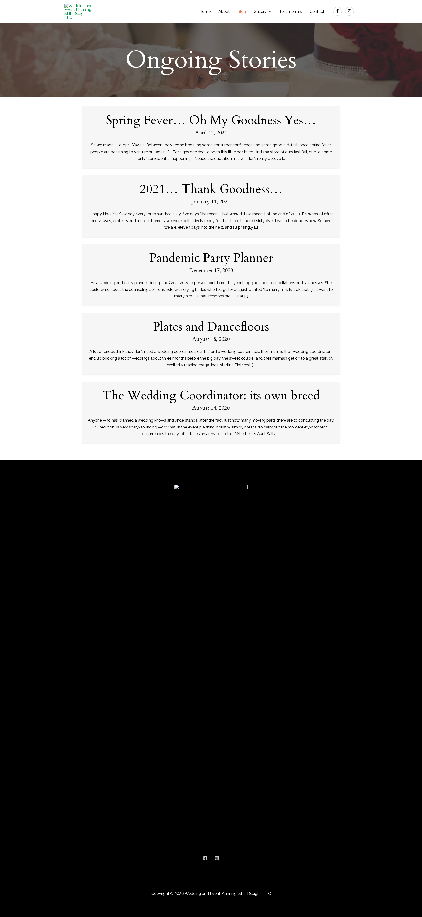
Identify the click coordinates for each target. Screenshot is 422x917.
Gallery (260, 11)
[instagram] (350, 11)
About (224, 11)
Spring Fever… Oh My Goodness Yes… (211, 120)
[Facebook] (205, 858)
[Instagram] (217, 858)
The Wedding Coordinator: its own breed (211, 395)
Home (205, 11)
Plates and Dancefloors (211, 326)
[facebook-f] (339, 11)
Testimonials (290, 11)
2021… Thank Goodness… (211, 189)
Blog (241, 11)
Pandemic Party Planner (211, 258)
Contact (317, 11)
